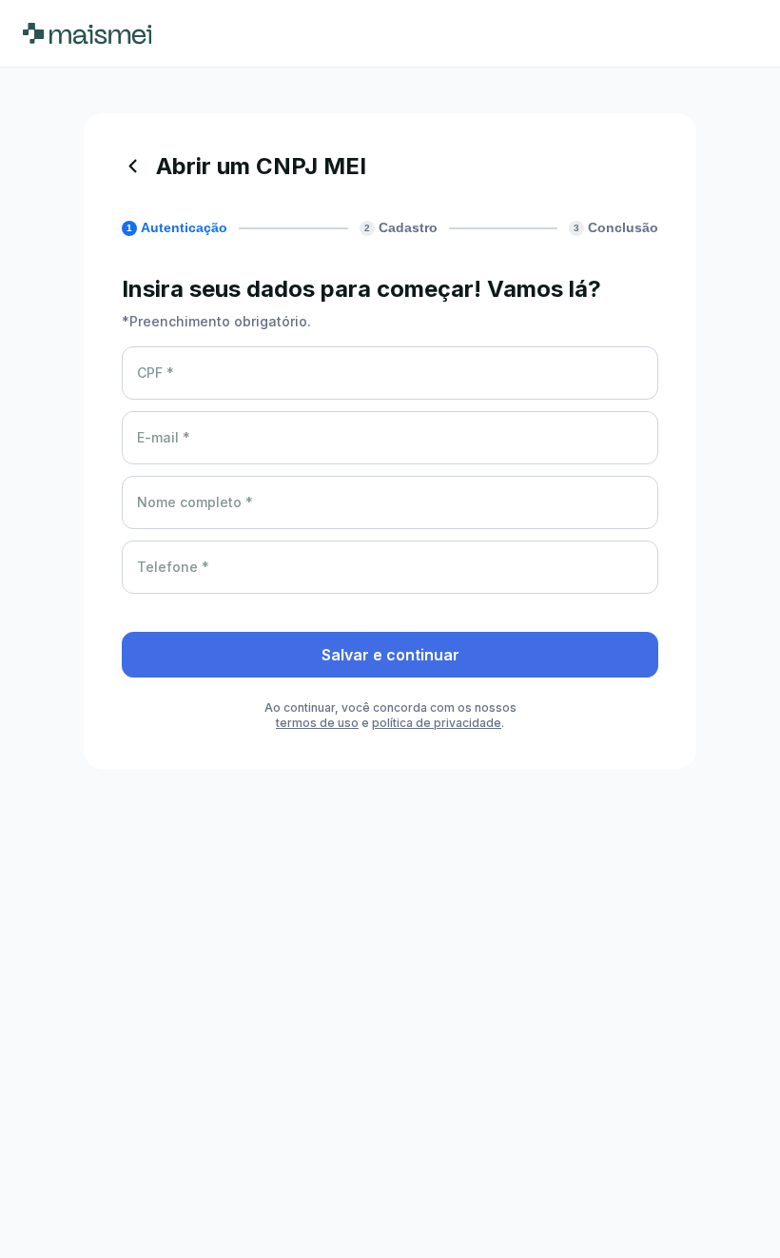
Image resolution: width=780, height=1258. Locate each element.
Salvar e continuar (390, 654)
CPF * (155, 372)
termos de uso (317, 723)
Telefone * (173, 567)
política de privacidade (436, 723)
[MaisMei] (87, 33)
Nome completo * (195, 502)
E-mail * (163, 437)
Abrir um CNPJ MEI (261, 166)
